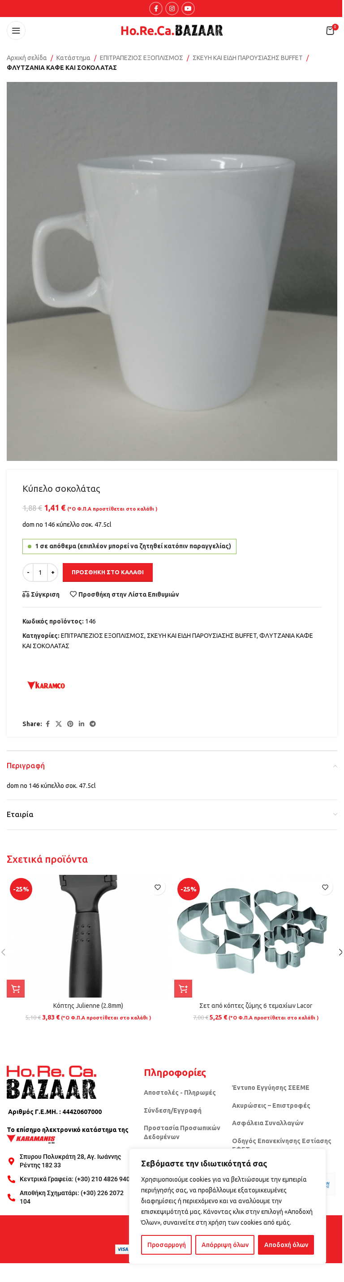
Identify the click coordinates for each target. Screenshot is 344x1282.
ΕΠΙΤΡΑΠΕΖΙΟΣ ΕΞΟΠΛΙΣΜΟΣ (141, 57)
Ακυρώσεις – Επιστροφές (271, 1105)
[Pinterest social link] (70, 724)
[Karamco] (46, 685)
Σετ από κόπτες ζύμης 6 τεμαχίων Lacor (255, 1005)
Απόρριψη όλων (225, 1244)
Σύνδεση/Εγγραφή (173, 1110)
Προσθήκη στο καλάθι (108, 572)
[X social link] (58, 724)
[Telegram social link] (93, 724)
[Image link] (51, 1081)
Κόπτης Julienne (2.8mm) (88, 1005)
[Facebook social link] (156, 8)
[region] (227, 1206)
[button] (16, 989)
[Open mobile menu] (16, 30)
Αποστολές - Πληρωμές (180, 1092)
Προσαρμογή (166, 1244)
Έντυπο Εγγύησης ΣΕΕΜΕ (271, 1087)
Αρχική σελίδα (27, 57)
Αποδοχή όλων (286, 1244)
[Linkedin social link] (81, 724)
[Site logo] (172, 30)
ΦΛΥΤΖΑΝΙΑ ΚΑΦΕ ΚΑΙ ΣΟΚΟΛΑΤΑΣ (62, 67)
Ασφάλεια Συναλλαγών (268, 1123)
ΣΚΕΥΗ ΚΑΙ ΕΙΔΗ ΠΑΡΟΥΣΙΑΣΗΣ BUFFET (248, 57)
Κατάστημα (73, 57)
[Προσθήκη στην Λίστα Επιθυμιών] (157, 887)
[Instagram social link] (172, 8)
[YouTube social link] (188, 8)
